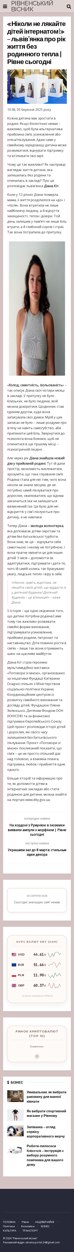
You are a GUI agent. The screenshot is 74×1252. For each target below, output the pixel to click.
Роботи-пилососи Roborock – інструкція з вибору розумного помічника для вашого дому (45, 1156)
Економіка (28, 1226)
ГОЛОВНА (9, 1222)
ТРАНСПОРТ (30, 1230)
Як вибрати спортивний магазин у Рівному (46, 1114)
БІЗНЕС (45, 1226)
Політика (9, 1226)
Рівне (25, 1222)
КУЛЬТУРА (9, 1230)
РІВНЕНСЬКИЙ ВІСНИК (32, 6)
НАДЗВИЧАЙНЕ (44, 1222)
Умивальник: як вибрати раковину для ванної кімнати (46, 1097)
